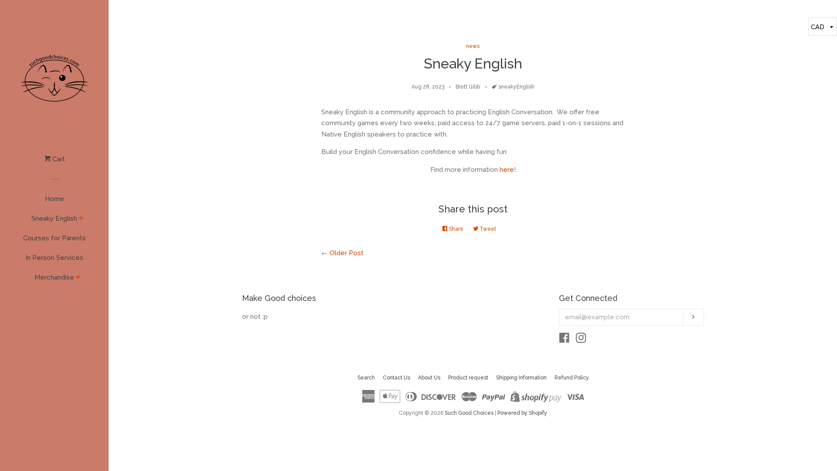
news (473, 46)
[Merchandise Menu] (78, 277)
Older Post (347, 253)
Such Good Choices (469, 413)
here (507, 170)
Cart (58, 159)
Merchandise (54, 277)
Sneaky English (54, 218)
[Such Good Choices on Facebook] (564, 340)
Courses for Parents (54, 238)
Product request (468, 378)
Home (54, 199)
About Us (429, 378)
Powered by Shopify (522, 413)
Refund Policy (572, 378)
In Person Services (54, 258)
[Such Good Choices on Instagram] (581, 340)
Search (366, 378)
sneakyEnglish (516, 87)
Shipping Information (521, 378)
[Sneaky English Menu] (81, 219)
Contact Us (396, 378)
